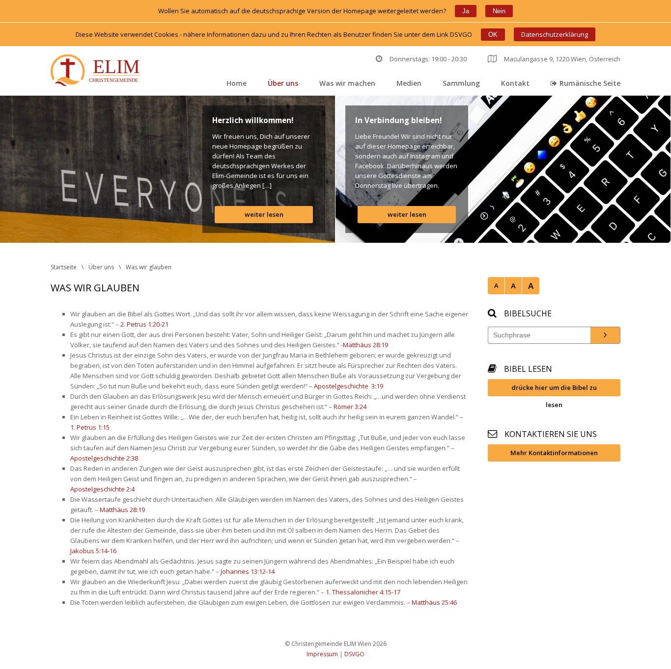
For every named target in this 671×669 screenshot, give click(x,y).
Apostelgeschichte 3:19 (348, 386)
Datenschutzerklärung (554, 34)
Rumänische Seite (589, 83)
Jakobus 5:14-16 (93, 550)
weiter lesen (264, 214)
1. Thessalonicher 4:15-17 (363, 592)
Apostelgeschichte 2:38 (104, 458)
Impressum (322, 654)
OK (493, 34)
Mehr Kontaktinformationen (554, 452)
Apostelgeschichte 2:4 (102, 489)
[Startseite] (97, 71)
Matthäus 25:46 (434, 602)
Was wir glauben (148, 267)
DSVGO (354, 654)
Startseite (64, 267)
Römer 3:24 (350, 406)
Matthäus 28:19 (365, 344)
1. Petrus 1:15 (90, 427)
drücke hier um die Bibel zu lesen (554, 389)
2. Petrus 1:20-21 (144, 324)
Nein (499, 11)
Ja (465, 11)
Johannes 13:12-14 (248, 571)
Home (236, 83)
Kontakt (515, 83)
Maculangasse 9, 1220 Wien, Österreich (562, 58)
